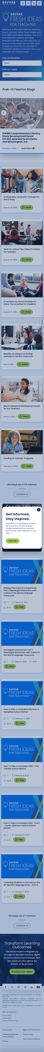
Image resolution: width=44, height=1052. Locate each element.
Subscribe (12, 541)
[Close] (38, 509)
